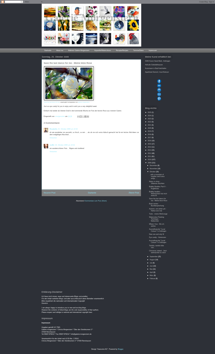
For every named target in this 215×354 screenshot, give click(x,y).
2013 (150, 150)
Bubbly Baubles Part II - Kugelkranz (157, 187)
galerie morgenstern (84, 102)
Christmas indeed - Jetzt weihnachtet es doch (158, 252)
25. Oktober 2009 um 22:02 (68, 129)
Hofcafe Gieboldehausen (154, 65)
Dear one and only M (156, 234)
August (152, 260)
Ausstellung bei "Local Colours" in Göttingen (157, 230)
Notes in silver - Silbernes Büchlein (156, 182)
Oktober (153, 172)
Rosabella (53, 129)
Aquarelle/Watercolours (102, 50)
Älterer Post (134, 193)
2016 (150, 141)
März (152, 275)
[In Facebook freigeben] (85, 116)
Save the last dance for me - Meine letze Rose (158, 200)
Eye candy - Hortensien (157, 237)
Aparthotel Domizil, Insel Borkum (157, 72)
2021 (150, 125)
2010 (150, 159)
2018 (150, 134)
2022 (150, 122)
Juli (151, 263)
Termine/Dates (138, 50)
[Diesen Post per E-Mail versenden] (78, 116)
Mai (151, 269)
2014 (150, 147)
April (151, 272)
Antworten (53, 138)
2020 (150, 128)
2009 (150, 163)
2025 (150, 112)
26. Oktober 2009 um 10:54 (65, 145)
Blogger (120, 349)
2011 (150, 156)
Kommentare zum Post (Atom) (96, 201)
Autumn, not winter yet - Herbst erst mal (157, 210)
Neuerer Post (49, 193)
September (154, 256)
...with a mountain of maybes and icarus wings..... (157, 176)
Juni (151, 266)
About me (59, 50)
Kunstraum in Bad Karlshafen (155, 68)
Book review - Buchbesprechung (156, 205)
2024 (150, 116)
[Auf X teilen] (83, 116)
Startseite (47, 50)
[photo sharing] (69, 100)
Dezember (154, 165)
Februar (153, 278)
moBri (52, 145)
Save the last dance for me (52, 102)
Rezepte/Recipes (122, 50)
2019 (150, 131)
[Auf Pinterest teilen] (88, 116)
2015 (150, 144)
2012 (150, 153)
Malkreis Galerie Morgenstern (78, 50)
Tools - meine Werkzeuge (158, 214)
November (154, 168)
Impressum (153, 50)
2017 (150, 137)
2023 (150, 119)
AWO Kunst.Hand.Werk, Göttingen (157, 61)
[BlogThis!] (81, 116)
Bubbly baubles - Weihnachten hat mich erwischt (158, 193)
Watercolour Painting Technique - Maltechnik (156, 219)
